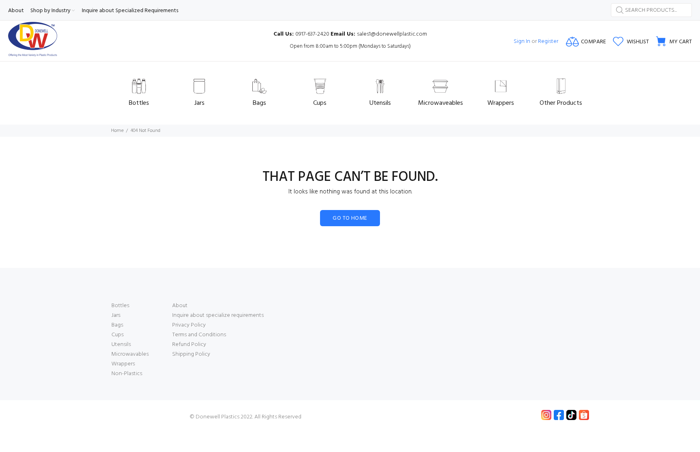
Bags (117, 325)
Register (548, 41)
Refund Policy (189, 344)
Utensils (121, 344)
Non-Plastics (126, 373)
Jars (115, 315)
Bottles (120, 305)
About (180, 305)
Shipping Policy (191, 354)
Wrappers (123, 364)
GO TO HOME (350, 218)
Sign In (522, 41)
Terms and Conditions (199, 335)
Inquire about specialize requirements (218, 315)
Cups (117, 335)
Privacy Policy (189, 325)
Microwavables (130, 354)
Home (117, 131)
